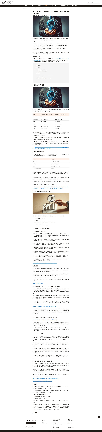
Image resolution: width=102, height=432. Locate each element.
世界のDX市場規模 (38, 67)
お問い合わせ (31, 423)
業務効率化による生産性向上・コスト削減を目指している (46, 75)
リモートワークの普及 (40, 77)
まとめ (36, 80)
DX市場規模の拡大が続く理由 (40, 69)
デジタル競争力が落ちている (41, 71)
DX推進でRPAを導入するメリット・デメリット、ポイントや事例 (44, 306)
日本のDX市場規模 (38, 65)
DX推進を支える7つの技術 (38, 283)
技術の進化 (38, 73)
